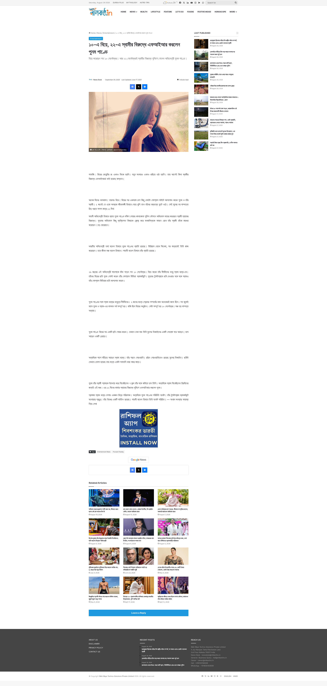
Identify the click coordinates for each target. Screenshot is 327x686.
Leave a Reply (138, 613)
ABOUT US (93, 640)
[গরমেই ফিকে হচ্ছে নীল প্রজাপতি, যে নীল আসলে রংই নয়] (201, 146)
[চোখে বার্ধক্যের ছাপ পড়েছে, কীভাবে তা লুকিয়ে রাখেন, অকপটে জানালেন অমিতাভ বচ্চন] (173, 497)
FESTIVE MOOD (204, 12)
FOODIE (190, 12)
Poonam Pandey (118, 452)
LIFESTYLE (155, 12)
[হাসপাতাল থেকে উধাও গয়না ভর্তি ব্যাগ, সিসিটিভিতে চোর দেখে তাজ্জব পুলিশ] (201, 66)
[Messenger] (144, 86)
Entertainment (108, 33)
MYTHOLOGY (131, 3)
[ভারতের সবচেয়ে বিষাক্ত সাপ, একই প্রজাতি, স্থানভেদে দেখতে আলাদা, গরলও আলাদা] (201, 123)
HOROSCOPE (220, 12)
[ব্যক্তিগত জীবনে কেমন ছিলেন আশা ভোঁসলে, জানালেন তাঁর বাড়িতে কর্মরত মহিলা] (173, 585)
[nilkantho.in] (100, 12)
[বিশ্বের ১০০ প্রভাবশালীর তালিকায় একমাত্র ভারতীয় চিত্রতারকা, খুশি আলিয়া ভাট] (138, 585)
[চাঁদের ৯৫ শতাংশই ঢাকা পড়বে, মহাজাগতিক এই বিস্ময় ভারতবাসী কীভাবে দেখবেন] (201, 112)
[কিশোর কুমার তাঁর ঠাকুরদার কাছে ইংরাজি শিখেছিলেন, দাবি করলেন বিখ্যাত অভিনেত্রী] (104, 527)
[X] (138, 86)
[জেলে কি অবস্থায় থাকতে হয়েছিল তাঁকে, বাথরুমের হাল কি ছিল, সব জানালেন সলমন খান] (138, 527)
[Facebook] (132, 86)
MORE (232, 12)
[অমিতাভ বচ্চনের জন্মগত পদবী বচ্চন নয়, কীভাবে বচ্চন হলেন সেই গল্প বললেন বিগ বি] (104, 497)
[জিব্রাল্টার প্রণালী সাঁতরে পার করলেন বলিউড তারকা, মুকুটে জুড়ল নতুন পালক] (104, 585)
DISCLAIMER (94, 644)
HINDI (235, 676)
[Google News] (138, 460)
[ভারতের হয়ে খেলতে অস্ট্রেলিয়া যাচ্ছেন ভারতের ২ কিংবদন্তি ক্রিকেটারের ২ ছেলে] (201, 100)
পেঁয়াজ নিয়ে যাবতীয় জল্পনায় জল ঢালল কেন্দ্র (222, 86)
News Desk (97, 80)
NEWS (132, 12)
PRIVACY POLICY (96, 648)
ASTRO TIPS (144, 3)
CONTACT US (94, 652)
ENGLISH (227, 676)
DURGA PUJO (118, 3)
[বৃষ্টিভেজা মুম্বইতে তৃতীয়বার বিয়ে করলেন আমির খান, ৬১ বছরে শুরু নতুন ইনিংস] (104, 556)
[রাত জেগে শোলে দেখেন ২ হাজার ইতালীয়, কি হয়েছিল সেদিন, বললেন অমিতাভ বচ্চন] (138, 497)
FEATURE (168, 12)
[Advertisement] (163, 21)
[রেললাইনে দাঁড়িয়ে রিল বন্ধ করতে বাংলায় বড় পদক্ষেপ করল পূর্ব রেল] (201, 55)
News (99, 33)
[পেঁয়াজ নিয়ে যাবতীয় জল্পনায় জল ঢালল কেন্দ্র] (201, 89)
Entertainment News (103, 452)
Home (93, 33)
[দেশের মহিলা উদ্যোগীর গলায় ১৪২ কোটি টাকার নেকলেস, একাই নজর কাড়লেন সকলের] (173, 556)
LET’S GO (180, 12)
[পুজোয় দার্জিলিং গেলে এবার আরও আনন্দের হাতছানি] (201, 78)
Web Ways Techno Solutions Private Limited (116, 676)
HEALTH (143, 12)
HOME (123, 12)
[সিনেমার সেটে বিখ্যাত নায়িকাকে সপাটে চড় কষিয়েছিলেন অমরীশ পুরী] (138, 556)
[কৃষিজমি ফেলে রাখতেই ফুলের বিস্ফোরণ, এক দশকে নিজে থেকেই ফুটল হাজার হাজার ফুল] (201, 134)
